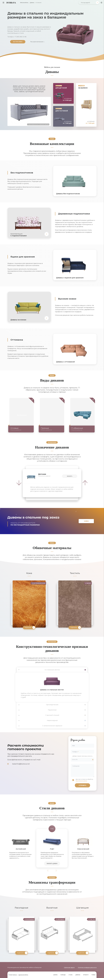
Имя (73, 745)
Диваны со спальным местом (52, 690)
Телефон (74, 751)
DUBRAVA (11, 2)
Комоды (63, 974)
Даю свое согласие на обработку (84, 780)
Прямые (45, 428)
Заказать (69, 476)
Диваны (77, 974)
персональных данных (81, 781)
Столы (70, 974)
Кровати (85, 974)
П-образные (77, 428)
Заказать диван (52, 863)
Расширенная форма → (37, 41)
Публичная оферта (69, 967)
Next (48, 112)
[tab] (52, 669)
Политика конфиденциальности (87, 967)
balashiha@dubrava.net (21, 764)
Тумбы (93, 974)
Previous (10, 112)
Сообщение (75, 765)
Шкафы (55, 974)
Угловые (14, 428)
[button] (19, 483)
